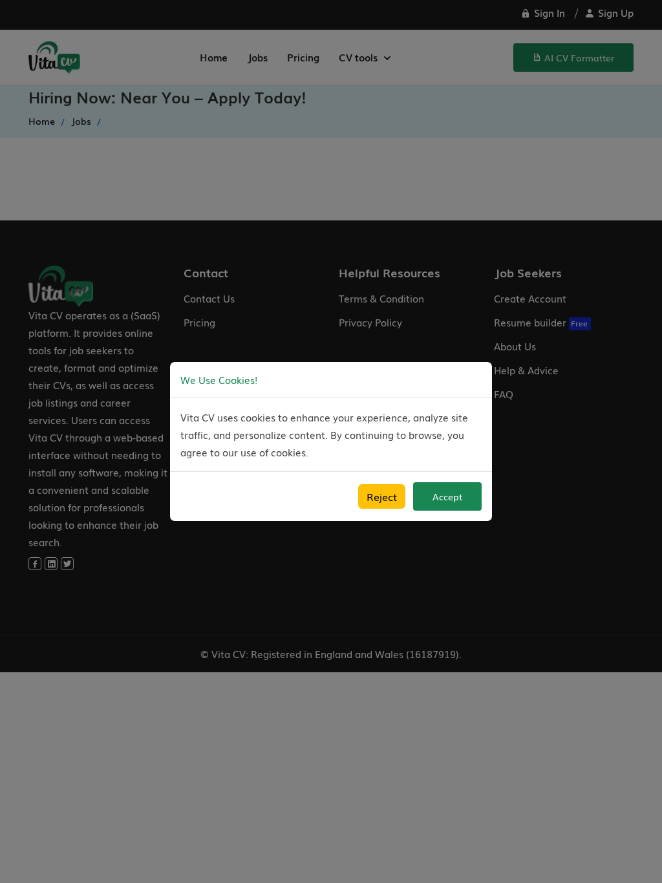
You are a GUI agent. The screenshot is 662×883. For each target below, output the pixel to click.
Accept (447, 496)
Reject (382, 496)
